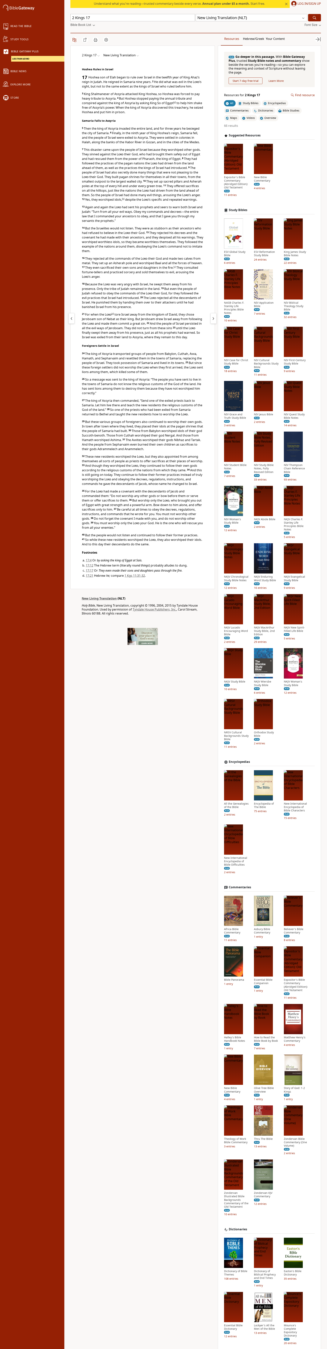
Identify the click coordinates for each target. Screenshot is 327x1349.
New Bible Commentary (262, 179)
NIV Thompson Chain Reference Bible (294, 468)
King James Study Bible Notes (295, 253)
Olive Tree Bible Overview (264, 1090)
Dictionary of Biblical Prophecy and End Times (265, 1274)
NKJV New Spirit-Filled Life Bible (294, 629)
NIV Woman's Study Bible (232, 521)
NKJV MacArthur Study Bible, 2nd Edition (264, 631)
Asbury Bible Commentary (262, 930)
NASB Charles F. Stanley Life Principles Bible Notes (234, 308)
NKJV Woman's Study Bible (293, 683)
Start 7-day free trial (245, 81)
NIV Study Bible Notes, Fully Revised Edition (264, 468)
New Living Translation (99, 598)
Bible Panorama (234, 979)
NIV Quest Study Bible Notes (294, 416)
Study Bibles (238, 210)
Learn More (276, 81)
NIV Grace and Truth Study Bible (235, 416)
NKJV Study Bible (234, 681)
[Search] (314, 17)
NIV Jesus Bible (263, 414)
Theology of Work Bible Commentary (236, 1140)
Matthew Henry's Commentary (294, 1039)
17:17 (89, 570)
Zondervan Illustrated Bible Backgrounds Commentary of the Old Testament (236, 1199)
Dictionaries (238, 1229)
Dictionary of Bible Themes (235, 1272)
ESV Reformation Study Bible (264, 253)
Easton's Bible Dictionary (292, 1272)
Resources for (242, 95)
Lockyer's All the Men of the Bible (264, 1327)
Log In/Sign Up (309, 4)
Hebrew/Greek (253, 39)
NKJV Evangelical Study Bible (294, 578)
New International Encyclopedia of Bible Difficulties (235, 861)
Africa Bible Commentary (232, 930)
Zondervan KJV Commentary (263, 1194)
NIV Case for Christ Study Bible (236, 361)
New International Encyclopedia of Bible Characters (295, 807)
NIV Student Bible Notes (235, 466)
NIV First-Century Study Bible (295, 361)
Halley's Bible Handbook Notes (234, 1039)
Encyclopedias (239, 762)
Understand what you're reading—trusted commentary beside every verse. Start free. (179, 4)
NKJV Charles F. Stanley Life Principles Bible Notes (294, 524)
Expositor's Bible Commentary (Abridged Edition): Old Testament (236, 182)
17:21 (89, 575)
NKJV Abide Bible (264, 519)
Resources (231, 39)
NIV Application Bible (264, 304)
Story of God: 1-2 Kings (294, 1090)
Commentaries (240, 887)
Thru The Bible (263, 1139)
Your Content (275, 39)
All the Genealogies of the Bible (236, 805)
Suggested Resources (245, 135)
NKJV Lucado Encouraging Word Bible (236, 631)
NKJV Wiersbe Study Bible (262, 683)
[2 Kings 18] (213, 318)
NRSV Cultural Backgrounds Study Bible (236, 736)
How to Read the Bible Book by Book (266, 1039)
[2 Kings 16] (72, 318)
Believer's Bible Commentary (293, 930)
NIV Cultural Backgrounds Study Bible (266, 363)
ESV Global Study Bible (234, 253)
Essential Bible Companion (263, 981)
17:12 (89, 565)
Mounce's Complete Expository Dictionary (290, 1330)
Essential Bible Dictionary (233, 1327)
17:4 (89, 560)
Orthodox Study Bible (264, 734)
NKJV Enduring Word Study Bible (265, 578)
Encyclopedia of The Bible (264, 805)
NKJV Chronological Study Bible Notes (236, 578)
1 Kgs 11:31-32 (135, 575)
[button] (305, 4)
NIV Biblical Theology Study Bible (293, 306)
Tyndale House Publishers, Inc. (154, 609)
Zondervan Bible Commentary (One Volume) (295, 1142)
